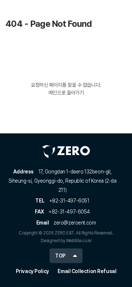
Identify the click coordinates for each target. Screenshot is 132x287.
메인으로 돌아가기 (66, 93)
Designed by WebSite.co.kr (66, 240)
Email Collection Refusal (87, 271)
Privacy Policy (32, 271)
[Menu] (122, 11)
